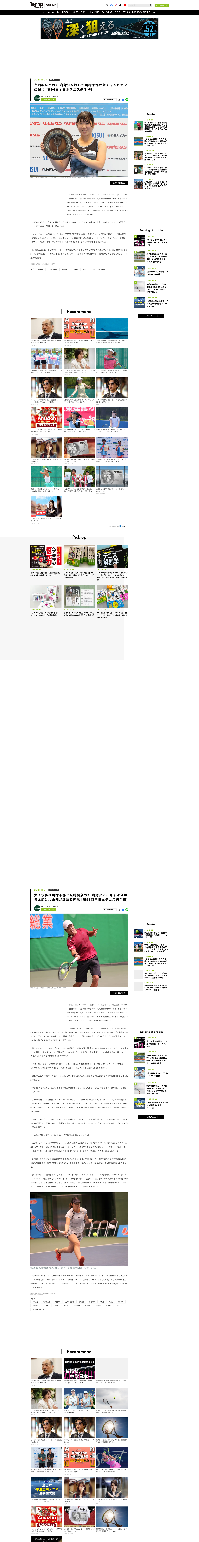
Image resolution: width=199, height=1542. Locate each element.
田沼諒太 (77, 1306)
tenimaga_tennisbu (51, 12)
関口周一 (67, 1306)
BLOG (117, 12)
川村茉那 (75, 269)
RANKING (94, 12)
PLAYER (84, 12)
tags (154, 12)
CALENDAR (107, 12)
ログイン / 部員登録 (161, 5)
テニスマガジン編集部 (49, 96)
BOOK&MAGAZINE (141, 12)
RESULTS (74, 12)
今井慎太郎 (46, 1302)
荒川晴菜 (88, 1306)
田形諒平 (56, 1306)
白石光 (102, 1302)
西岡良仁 (57, 1302)
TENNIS (126, 12)
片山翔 (111, 1302)
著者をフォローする (49, 99)
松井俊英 (120, 1302)
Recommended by (113, 526)
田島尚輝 (92, 1302)
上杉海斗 (108, 1306)
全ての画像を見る (119, 183)
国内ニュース (54, 80)
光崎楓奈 (64, 269)
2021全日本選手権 (99, 269)
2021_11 (85, 269)
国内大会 (40, 269)
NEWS (65, 12)
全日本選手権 (52, 269)
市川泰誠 (98, 1306)
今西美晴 (81, 1302)
